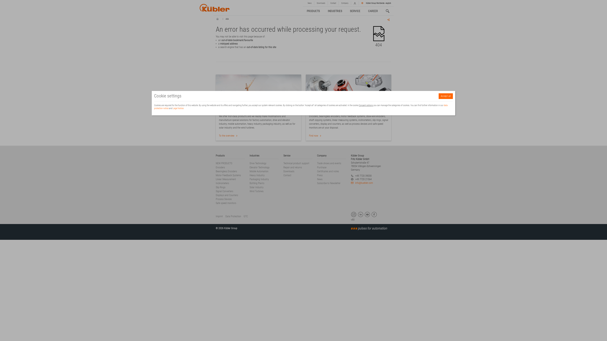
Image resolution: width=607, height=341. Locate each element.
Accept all (446, 96)
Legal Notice (178, 108)
